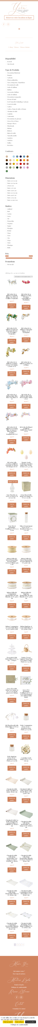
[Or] (14, 163)
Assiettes (10, 138)
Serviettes (10, 145)
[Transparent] (7, 167)
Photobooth (10, 126)
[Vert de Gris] (10, 167)
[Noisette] (10, 163)
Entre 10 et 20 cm (12, 181)
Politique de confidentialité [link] (19, 1025)
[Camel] (28, 156)
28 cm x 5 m (10, 186)
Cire (8, 238)
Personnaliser (30, 1022)
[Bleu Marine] (21, 156)
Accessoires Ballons (13, 92)
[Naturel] (28, 160)
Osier (9, 243)
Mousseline (10, 221)
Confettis (9, 114)
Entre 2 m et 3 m (11, 190)
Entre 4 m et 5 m (11, 195)
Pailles (9, 143)
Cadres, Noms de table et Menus (16, 109)
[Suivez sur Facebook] (4, 24)
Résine (9, 231)
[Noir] (7, 163)
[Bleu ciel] (14, 156)
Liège (9, 240)
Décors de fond (11, 99)
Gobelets (9, 140)
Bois (8, 211)
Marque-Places (11, 123)
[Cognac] (7, 160)
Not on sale (10, 264)
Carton (9, 214)
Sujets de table (11, 133)
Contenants (10, 116)
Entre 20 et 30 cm (12, 193)
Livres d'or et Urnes (13, 121)
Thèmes (16, 47)
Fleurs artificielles (12, 80)
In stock (9, 62)
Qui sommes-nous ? (19, 971)
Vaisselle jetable (12, 136)
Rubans (9, 128)
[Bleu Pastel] (24, 156)
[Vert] (7, 171)
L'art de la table (11, 104)
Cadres (9, 107)
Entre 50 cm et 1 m (12, 200)
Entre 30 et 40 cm (12, 183)
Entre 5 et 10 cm (11, 198)
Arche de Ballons (12, 87)
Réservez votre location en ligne (19, 17)
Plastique (10, 245)
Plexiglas (10, 228)
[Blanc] (10, 156)
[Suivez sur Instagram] (8, 24)
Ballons (9, 90)
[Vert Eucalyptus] (14, 167)
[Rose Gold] (28, 167)
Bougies (9, 75)
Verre (9, 236)
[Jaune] (17, 160)
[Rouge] (21, 163)
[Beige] (7, 156)
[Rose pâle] (17, 163)
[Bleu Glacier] (17, 156)
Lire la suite (12, 505)
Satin (8, 248)
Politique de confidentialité (19, 987)
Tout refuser (19, 1022)
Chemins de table (12, 111)
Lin (8, 219)
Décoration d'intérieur (13, 73)
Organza (9, 223)
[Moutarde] (24, 160)
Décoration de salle (13, 85)
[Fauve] (10, 160)
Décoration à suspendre (14, 97)
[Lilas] (24, 167)
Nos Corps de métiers (19, 974)
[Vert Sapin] (17, 167)
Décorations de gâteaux (14, 119)
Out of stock (10, 64)
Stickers (9, 131)
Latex (9, 216)
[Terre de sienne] (28, 163)
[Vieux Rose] (21, 167)
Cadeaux (9, 78)
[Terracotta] (24, 163)
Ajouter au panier (12, 306)
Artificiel (9, 209)
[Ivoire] (14, 160)
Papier (9, 226)
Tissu (9, 233)
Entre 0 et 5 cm (11, 188)
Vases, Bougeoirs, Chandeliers (16, 82)
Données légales (19, 985)
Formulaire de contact (19, 1009)
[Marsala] (21, 160)
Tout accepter (8, 1022)
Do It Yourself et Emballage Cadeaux (17, 102)
